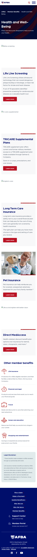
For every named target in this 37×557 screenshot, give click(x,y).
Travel (10, 405)
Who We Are (18, 503)
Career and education (16, 420)
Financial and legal (15, 389)
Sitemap (13, 549)
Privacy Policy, (6, 549)
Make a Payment (18, 496)
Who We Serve (18, 507)
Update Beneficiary (18, 500)
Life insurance (13, 371)
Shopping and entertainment (18, 435)
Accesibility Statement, (27, 547)
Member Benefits (18, 511)
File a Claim (18, 492)
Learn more (10, 99)
